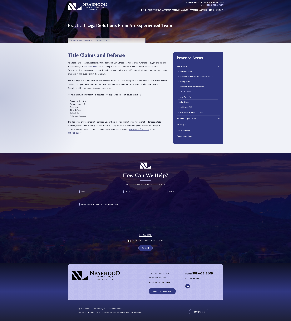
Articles (203, 10)
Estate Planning (183, 130)
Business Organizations (187, 118)
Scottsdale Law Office (160, 282)
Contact (219, 10)
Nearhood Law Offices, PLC (95, 309)
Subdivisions (184, 102)
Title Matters (185, 92)
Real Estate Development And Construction (196, 76)
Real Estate (182, 66)
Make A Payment (162, 291)
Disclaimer (145, 235)
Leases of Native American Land (191, 86)
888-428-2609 (214, 5)
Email (128, 191)
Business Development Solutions (120, 312)
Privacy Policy (101, 312)
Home (143, 10)
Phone (172, 191)
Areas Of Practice (189, 10)
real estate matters (92, 66)
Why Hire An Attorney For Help (191, 112)
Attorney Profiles (171, 10)
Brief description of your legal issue (100, 204)
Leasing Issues (184, 81)
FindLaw (138, 312)
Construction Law (184, 136)
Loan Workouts (185, 97)
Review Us (199, 312)
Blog (211, 10)
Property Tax (182, 124)
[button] (287, 317)
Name (83, 191)
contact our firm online (139, 129)
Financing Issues (185, 71)
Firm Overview (154, 10)
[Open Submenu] (219, 66)
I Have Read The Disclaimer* (147, 241)
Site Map (91, 312)
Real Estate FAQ (185, 107)
